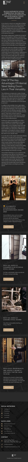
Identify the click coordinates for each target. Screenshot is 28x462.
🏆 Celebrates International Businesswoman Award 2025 (13, 209)
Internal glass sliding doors (7, 35)
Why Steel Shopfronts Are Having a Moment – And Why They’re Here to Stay (13, 371)
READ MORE (8, 226)
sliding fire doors (8, 164)
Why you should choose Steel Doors (12, 319)
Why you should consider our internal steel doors (13, 267)
